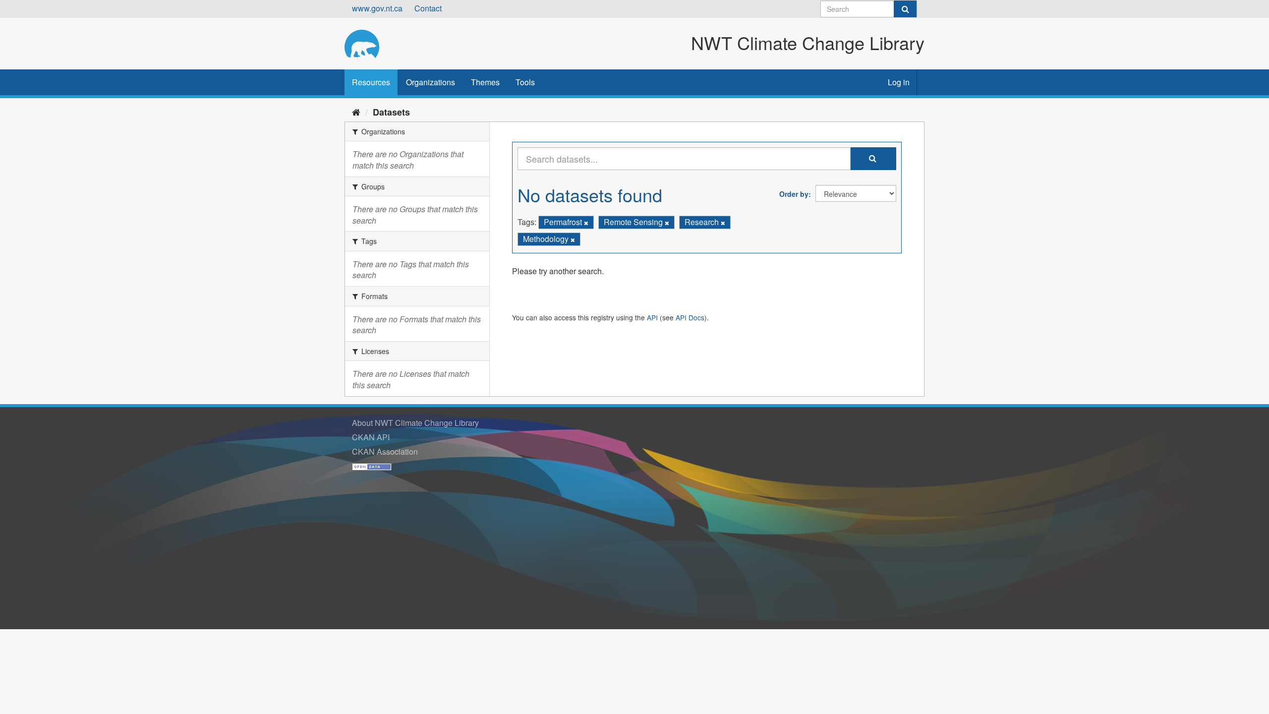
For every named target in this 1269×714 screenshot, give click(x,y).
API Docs (690, 317)
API (652, 317)
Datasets (391, 112)
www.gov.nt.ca (377, 8)
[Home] (356, 111)
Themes (485, 82)
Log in (899, 82)
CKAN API (371, 437)
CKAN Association (385, 451)
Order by (793, 194)
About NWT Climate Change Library (415, 422)
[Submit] (905, 8)
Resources (371, 82)
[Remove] (586, 223)
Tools (525, 82)
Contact (428, 8)
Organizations (430, 82)
